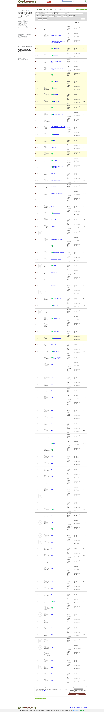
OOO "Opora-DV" (56, 48)
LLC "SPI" (55, 88)
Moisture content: (52, 15)
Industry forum (57, 4)
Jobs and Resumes (35, 4)
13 (42, 684)
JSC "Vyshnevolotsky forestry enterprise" (58, 167)
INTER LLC (55, 140)
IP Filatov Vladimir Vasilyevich (56, 35)
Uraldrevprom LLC (56, 213)
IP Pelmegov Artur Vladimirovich (59, 153)
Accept (82, 710)
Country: (46, 12)
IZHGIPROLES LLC (54, 186)
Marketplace (23, 4)
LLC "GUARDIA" (56, 134)
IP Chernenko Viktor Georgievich (56, 180)
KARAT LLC (55, 265)
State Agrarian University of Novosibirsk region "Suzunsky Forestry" (58, 42)
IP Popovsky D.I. (56, 107)
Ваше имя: (71, 687)
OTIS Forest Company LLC (56, 259)
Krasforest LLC (53, 219)
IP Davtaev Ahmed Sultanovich (56, 278)
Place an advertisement (80, 9)
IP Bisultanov (53, 28)
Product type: (38, 15)
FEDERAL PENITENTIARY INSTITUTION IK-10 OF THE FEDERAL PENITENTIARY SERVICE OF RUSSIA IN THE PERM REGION (58, 68)
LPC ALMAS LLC (56, 81)
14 (43, 684)
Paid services (69, 0)
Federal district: (56, 12)
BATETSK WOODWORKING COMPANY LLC (58, 101)
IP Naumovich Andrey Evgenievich (57, 193)
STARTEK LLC (55, 94)
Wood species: (44, 15)
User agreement (79, 707)
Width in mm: (65, 15)
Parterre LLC (53, 147)
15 (44, 684)
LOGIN (85, 2)
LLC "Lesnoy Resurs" (57, 338)
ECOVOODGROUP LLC (57, 298)
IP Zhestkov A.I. (54, 285)
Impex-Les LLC (53, 272)
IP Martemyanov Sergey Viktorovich (57, 311)
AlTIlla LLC (53, 173)
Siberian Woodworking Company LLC (57, 239)
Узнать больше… (45, 690)
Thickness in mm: (72, 15)
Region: (68, 12)
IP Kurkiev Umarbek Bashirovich (56, 232)
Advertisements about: (39, 12)
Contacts (63, 0)
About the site (81, 4)
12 (41, 684)
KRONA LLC (53, 206)
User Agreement (76, 710)
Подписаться (77, 694)
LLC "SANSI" (55, 160)
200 (52, 684)
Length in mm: (59, 15)
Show (52, 364)
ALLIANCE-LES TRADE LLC (58, 114)
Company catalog (69, 4)
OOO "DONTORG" (54, 292)
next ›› (46, 684)
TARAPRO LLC (55, 55)
